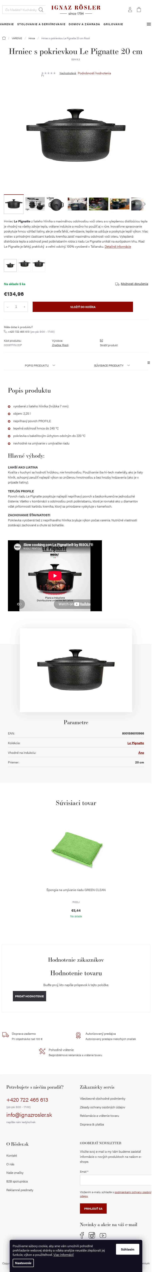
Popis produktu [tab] (37, 365)
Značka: (60, 345)
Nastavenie (23, 1263)
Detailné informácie (118, 246)
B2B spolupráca (17, 1181)
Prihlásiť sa (93, 1208)
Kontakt (11, 1155)
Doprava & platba (92, 1124)
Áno (141, 752)
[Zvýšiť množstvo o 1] (24, 307)
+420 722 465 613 (31, 331)
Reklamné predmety (19, 1190)
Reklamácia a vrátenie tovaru (99, 1115)
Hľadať (41, 9)
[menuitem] (41, 24)
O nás (10, 1164)
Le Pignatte (135, 743)
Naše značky (14, 1172)
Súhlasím (127, 1249)
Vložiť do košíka (83, 307)
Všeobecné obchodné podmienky (102, 1098)
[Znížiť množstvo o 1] (7, 307)
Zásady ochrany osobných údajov (102, 1107)
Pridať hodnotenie (29, 996)
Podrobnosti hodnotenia (94, 73)
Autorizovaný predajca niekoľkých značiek (111, 1036)
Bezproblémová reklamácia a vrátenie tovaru (75, 1052)
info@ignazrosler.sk (29, 1117)
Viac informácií (63, 1254)
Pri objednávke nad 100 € (27, 1036)
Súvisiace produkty (109, 365)
